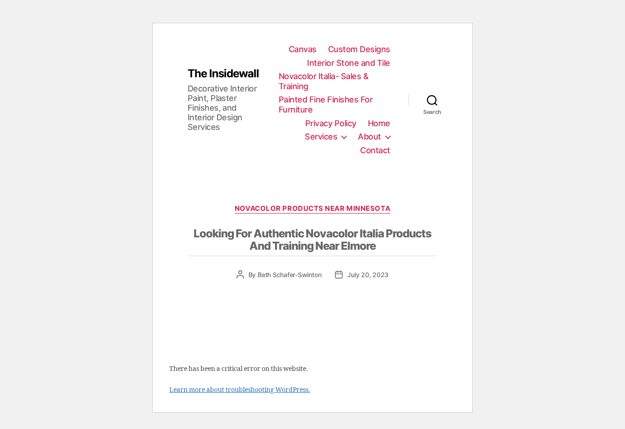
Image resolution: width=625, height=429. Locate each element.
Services (321, 136)
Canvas (303, 49)
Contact (375, 150)
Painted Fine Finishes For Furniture (326, 104)
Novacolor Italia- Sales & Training (324, 81)
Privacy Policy (330, 123)
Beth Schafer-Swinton (289, 275)
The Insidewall (223, 73)
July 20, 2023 (367, 275)
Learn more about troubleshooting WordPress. (239, 390)
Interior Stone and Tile (348, 63)
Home (379, 123)
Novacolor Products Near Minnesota (312, 208)
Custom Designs (359, 49)
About (369, 136)
